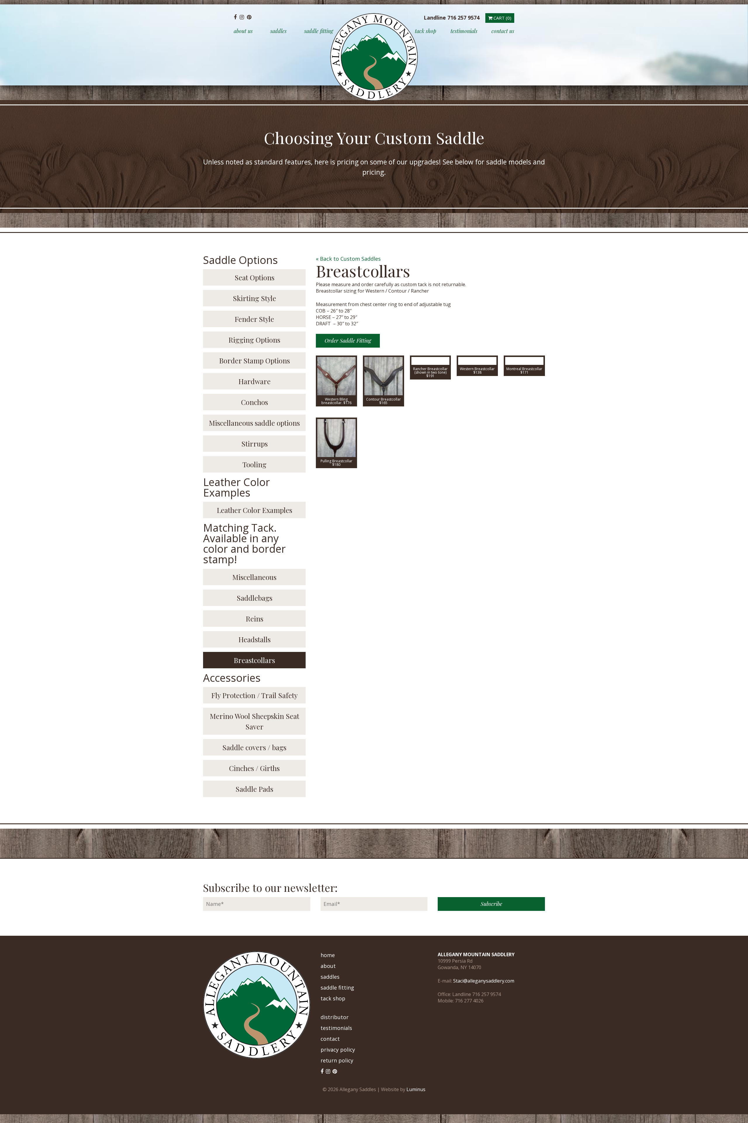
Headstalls (254, 639)
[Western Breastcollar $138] (477, 361)
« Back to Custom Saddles (348, 258)
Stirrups (254, 443)
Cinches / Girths (254, 768)
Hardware (254, 381)
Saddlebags (254, 597)
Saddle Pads (254, 789)
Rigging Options (254, 339)
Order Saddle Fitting (348, 340)
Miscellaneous (254, 577)
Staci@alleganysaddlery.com (483, 981)
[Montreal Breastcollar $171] (524, 361)
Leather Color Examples (254, 510)
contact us (502, 31)
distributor (335, 1017)
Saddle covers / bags (254, 747)
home (328, 955)
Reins (254, 618)
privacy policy (338, 1049)
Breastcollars (254, 660)
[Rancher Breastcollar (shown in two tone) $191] (430, 361)
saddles (278, 31)
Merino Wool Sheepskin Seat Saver (254, 721)
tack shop (425, 31)
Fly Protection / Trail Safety (254, 695)
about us (243, 31)
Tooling (254, 464)
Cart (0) (501, 18)
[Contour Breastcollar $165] (383, 376)
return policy (337, 1060)
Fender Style (254, 319)
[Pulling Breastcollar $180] (336, 438)
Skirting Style (254, 298)
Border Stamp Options (254, 360)
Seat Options (254, 277)
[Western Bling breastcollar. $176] (336, 376)
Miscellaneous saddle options (254, 422)
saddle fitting (318, 31)
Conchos (254, 402)
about (328, 965)
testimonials (464, 31)
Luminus (415, 1089)
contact (330, 1038)
